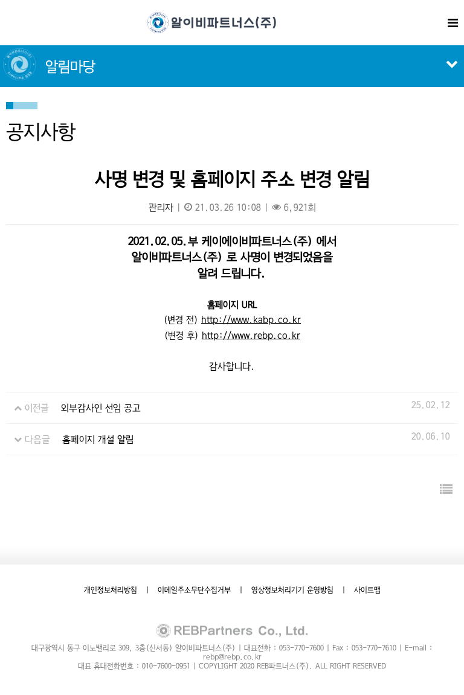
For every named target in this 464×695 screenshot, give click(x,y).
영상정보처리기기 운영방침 (292, 590)
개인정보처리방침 (110, 590)
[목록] (446, 490)
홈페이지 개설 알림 (98, 439)
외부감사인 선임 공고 (101, 407)
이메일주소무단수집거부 (194, 590)
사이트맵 (367, 590)
